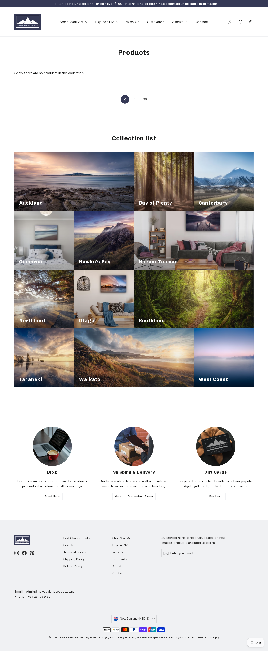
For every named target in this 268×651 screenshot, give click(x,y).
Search (68, 545)
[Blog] (52, 446)
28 (145, 99)
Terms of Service (75, 552)
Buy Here (215, 496)
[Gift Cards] (215, 446)
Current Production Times (134, 496)
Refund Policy (72, 566)
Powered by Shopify (208, 637)
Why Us (132, 22)
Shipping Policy (74, 559)
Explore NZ (105, 22)
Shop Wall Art (72, 22)
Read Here (52, 496)
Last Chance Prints (76, 538)
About (178, 22)
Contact (202, 22)
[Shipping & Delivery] (134, 446)
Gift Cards (155, 22)
